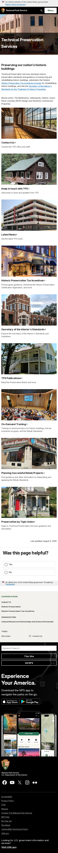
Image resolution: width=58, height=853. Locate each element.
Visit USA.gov (9, 847)
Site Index (5, 636)
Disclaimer (5, 825)
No (10, 572)
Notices (4, 809)
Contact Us (37, 636)
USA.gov (5, 833)
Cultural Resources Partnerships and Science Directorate (27, 622)
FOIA (3, 805)
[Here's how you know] (29, 3)
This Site (29, 656)
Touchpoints (10, 584)
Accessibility (6, 796)
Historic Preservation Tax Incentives (17, 611)
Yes (10, 564)
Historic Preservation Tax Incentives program (21, 83)
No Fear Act (6, 821)
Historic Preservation (11, 607)
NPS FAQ (5, 817)
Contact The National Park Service (16, 813)
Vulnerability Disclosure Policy (14, 829)
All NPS (29, 663)
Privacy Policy (7, 801)
